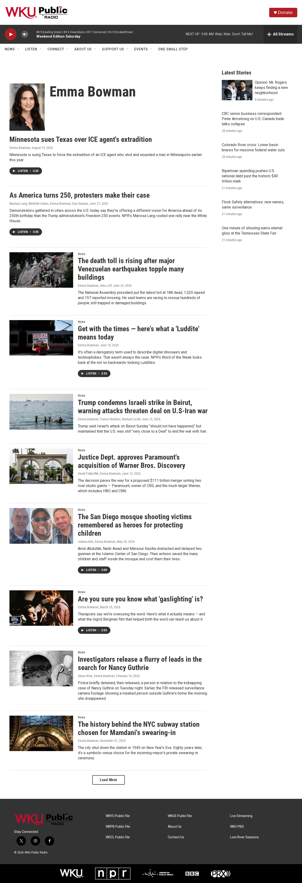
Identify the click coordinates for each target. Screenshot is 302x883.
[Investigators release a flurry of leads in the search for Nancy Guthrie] (41, 668)
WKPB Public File (118, 826)
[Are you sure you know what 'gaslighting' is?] (41, 608)
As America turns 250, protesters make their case (79, 195)
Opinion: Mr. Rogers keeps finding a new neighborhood (271, 87)
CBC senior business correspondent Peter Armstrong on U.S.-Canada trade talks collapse (253, 118)
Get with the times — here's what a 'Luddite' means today (138, 333)
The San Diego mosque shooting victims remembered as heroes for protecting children (135, 525)
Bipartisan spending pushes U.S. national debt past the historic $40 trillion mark (250, 176)
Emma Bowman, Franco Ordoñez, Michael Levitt (109, 419)
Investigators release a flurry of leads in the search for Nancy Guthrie (140, 663)
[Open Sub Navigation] (18, 49)
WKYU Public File (118, 816)
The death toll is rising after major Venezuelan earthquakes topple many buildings (131, 269)
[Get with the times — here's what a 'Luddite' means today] (41, 338)
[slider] (32, 34)
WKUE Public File (180, 816)
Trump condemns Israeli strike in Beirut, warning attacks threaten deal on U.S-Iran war (143, 406)
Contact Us (176, 837)
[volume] (25, 34)
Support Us (113, 49)
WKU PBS (237, 826)
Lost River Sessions (244, 837)
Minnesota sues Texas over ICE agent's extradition (80, 139)
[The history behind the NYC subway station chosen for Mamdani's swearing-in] (41, 733)
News (10, 49)
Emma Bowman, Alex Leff (95, 285)
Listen (31, 49)
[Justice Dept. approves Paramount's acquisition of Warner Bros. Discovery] (41, 466)
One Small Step (173, 49)
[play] (10, 34)
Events (141, 49)
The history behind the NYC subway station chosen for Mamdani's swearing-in (139, 728)
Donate (285, 12)
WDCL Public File (118, 837)
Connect (55, 49)
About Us (83, 49)
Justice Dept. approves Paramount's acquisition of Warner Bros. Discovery (131, 461)
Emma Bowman (19, 148)
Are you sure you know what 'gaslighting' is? (140, 599)
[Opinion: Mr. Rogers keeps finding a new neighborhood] (237, 90)
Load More (108, 780)
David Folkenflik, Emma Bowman (99, 473)
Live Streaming (241, 816)
